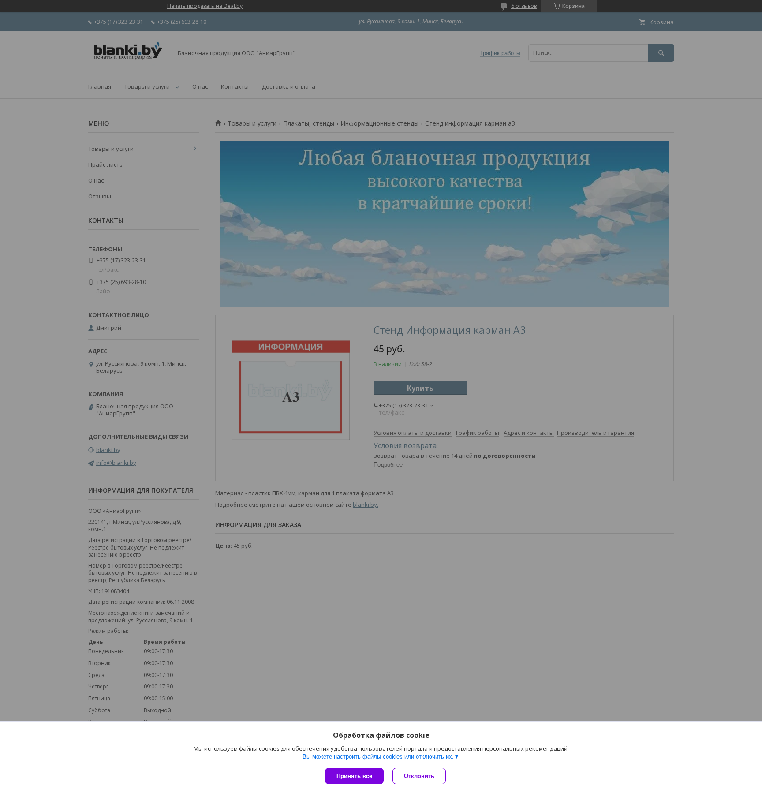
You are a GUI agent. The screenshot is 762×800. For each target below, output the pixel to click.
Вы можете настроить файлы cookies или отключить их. (378, 756)
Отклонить (419, 776)
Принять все (354, 776)
